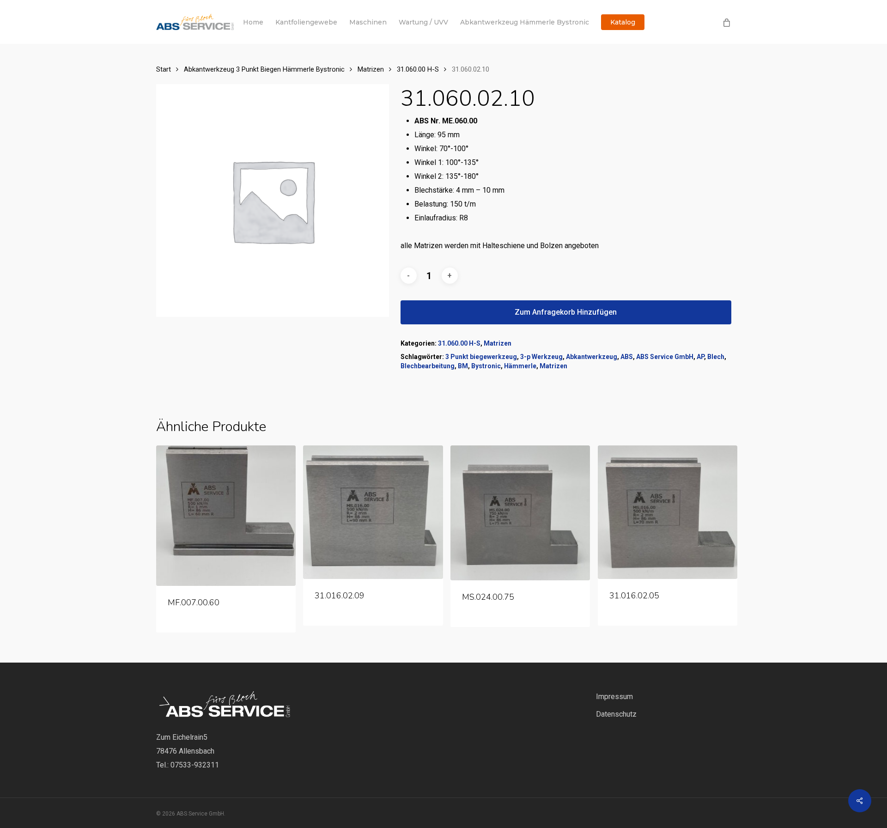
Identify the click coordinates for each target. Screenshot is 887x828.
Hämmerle (520, 366)
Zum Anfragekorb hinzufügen (566, 312)
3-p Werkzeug (541, 356)
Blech (715, 356)
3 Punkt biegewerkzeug (481, 356)
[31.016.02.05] (667, 512)
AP (700, 356)
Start (163, 69)
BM (463, 366)
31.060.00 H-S (418, 69)
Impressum (614, 696)
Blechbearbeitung (428, 366)
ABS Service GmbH (664, 356)
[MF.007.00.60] (226, 515)
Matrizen (371, 69)
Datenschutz (616, 714)
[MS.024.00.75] (520, 512)
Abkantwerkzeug (591, 356)
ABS (626, 356)
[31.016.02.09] (373, 512)
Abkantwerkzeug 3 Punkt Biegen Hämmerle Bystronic (264, 69)
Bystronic (486, 366)
